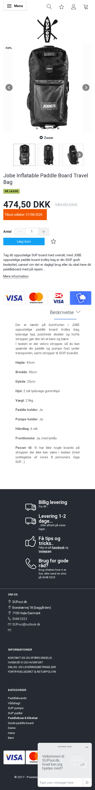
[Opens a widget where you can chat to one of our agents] (64, 764)
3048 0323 (19, 619)
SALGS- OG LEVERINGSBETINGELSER (32, 667)
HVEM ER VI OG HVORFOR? (25, 662)
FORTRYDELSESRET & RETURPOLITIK (32, 671)
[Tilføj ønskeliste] (53, 241)
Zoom (48, 138)
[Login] (74, 6)
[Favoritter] (61, 6)
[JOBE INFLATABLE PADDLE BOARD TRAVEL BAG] (47, 87)
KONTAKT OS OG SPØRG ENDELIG (30, 657)
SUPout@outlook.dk (26, 624)
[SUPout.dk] (47, 29)
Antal (7, 232)
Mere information (15, 276)
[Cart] (86, 6)
